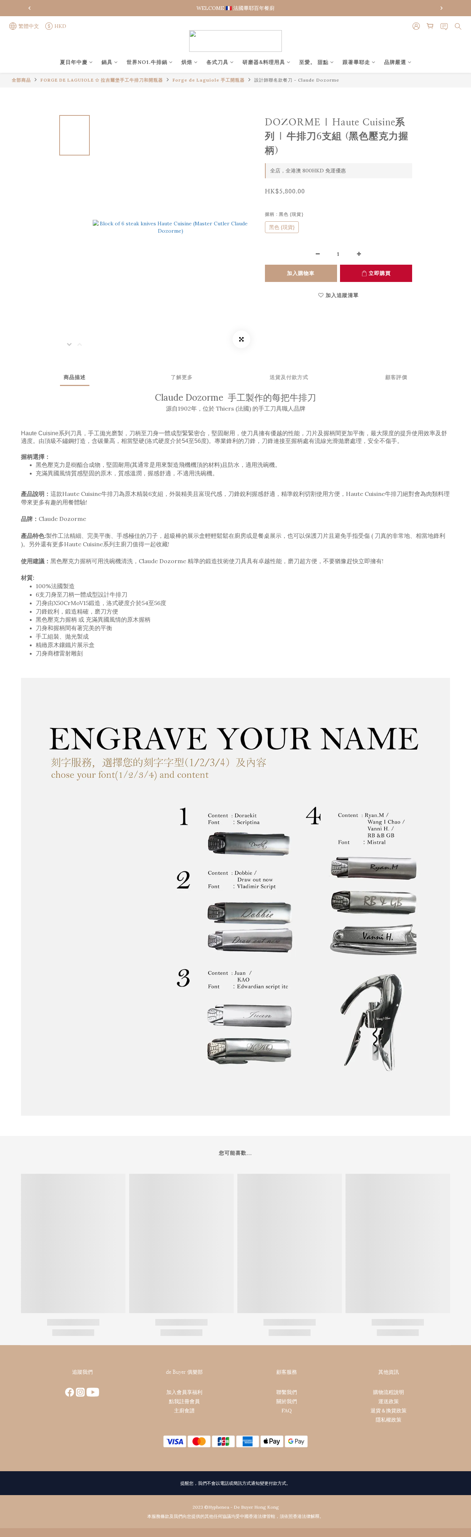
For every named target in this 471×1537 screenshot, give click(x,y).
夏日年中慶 (74, 62)
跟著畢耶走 (356, 62)
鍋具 (107, 62)
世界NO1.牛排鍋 (147, 62)
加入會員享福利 (184, 1392)
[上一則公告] (29, 8)
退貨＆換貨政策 (389, 1410)
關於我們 (286, 1401)
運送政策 (388, 1401)
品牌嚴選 (395, 62)
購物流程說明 (388, 1392)
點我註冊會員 (184, 1401)
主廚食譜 (184, 1410)
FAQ (286, 1410)
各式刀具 (217, 62)
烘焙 (186, 62)
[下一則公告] (441, 8)
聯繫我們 (286, 1392)
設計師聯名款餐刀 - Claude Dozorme (296, 80)
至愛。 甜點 (314, 62)
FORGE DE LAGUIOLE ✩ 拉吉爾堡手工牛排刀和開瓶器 (101, 80)
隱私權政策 (388, 1419)
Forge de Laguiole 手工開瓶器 (209, 80)
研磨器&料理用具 (263, 62)
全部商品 (21, 80)
